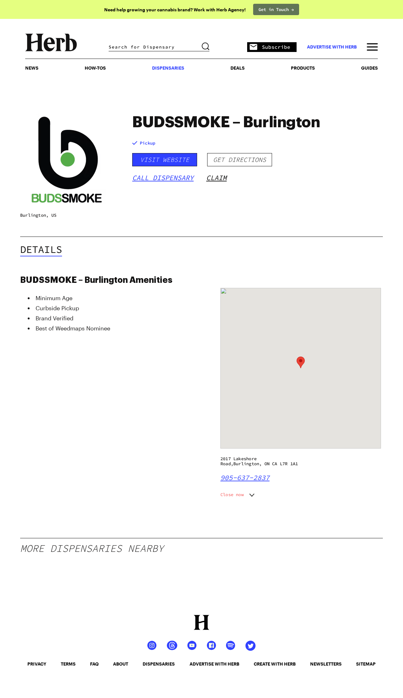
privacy (36, 664)
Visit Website (164, 159)
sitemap (366, 664)
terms (68, 664)
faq (94, 664)
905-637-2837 (245, 477)
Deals (237, 68)
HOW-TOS (95, 68)
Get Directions (239, 159)
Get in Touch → (276, 9)
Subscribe (276, 47)
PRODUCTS (303, 68)
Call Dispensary (163, 177)
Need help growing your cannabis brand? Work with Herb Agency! (175, 9)
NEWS (31, 68)
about (120, 664)
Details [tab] (41, 249)
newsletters (326, 664)
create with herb (275, 664)
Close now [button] (232, 494)
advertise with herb (332, 46)
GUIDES (369, 68)
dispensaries (159, 664)
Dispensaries (168, 68)
